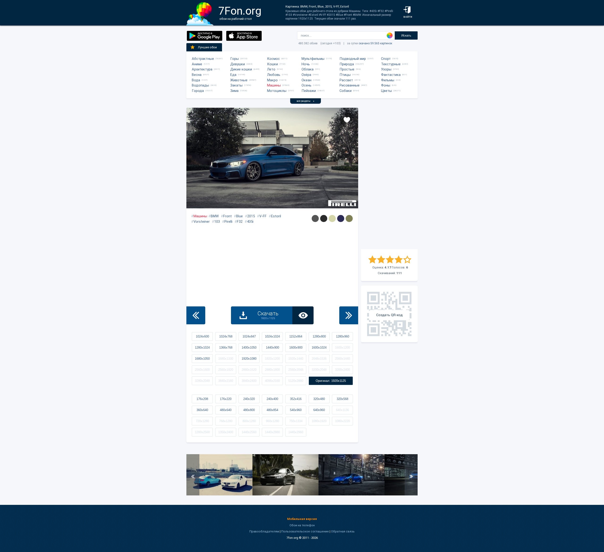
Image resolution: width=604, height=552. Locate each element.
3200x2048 (319, 369)
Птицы (345, 75)
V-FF (263, 216)
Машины (274, 85)
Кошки (272, 64)
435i (250, 221)
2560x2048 (295, 369)
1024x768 (225, 336)
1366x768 (225, 347)
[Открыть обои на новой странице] (303, 315)
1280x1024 (202, 347)
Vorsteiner (201, 221)
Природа (347, 64)
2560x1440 (342, 358)
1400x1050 (249, 347)
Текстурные (391, 64)
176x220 (225, 399)
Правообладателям (264, 531)
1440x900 (272, 347)
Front (227, 216)
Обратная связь (343, 531)
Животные (238, 80)
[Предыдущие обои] (195, 315)
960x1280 (272, 421)
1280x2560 (202, 432)
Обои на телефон (302, 525)
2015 (251, 216)
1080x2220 (342, 421)
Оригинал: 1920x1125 (331, 381)
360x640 (202, 410)
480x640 (225, 410)
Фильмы (387, 80)
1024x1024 (272, 336)
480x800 (249, 410)
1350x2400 (225, 432)
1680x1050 (202, 358)
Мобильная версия (302, 518)
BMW (215, 216)
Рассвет (346, 80)
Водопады (200, 85)
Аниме (197, 64)
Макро (272, 80)
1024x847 (249, 336)
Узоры (386, 69)
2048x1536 (319, 358)
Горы (234, 59)
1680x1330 (225, 358)
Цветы (386, 91)
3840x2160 (225, 381)
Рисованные (350, 85)
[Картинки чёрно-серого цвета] (323, 218)
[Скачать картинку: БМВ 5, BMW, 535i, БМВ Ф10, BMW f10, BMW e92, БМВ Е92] (219, 494)
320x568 (342, 399)
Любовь (273, 75)
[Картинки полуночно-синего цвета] (340, 218)
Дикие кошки (241, 69)
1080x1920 (319, 421)
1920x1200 (272, 358)
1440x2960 (295, 432)
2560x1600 (202, 369)
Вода (196, 80)
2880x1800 (272, 369)
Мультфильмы (313, 59)
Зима (234, 91)
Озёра (306, 75)
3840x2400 (249, 381)
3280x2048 (202, 381)
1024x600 (202, 336)
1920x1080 (249, 358)
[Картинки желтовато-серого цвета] (332, 218)
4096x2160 (272, 381)
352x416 (296, 399)
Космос (273, 59)
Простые (347, 69)
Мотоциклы (276, 91)
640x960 (319, 410)
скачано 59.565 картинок (375, 43)
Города (198, 91)
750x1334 (295, 421)
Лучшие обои (207, 47)
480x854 (272, 410)
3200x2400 (342, 369)
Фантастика (391, 75)
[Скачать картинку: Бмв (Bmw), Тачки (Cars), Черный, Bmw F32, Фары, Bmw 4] (285, 494)
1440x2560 (249, 432)
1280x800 (319, 336)
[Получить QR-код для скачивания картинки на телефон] (389, 314)
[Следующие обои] (348, 315)
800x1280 (249, 421)
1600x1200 (342, 347)
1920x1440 (295, 358)
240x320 (249, 399)
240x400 (272, 399)
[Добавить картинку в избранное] (347, 119)
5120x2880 (295, 381)
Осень (306, 85)
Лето (271, 69)
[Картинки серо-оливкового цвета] (349, 218)
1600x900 (295, 347)
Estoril (276, 216)
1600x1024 (319, 347)
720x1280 (202, 421)
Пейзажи (309, 91)
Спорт (386, 59)
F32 (240, 221)
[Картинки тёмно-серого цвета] (315, 218)
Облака (308, 69)
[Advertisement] (389, 178)
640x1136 (342, 410)
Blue (239, 216)
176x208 (202, 399)
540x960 (296, 410)
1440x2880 (272, 432)
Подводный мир (353, 59)
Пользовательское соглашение (305, 531)
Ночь (306, 64)
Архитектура (202, 69)
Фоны (385, 85)
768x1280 (225, 421)
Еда (233, 75)
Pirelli (228, 221)
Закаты (236, 85)
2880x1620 (249, 369)
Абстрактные (203, 59)
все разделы (306, 101)
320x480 (319, 399)
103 (217, 221)
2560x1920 (225, 369)
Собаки (346, 91)
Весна (196, 75)
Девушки (237, 64)
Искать (406, 35)
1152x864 (295, 336)
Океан (306, 80)
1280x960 (342, 336)
